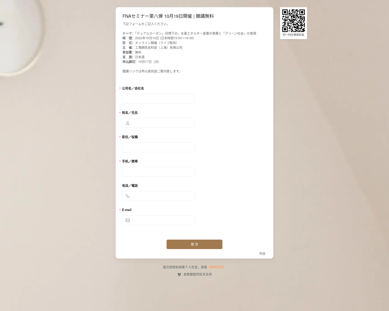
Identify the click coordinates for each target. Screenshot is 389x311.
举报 (262, 254)
